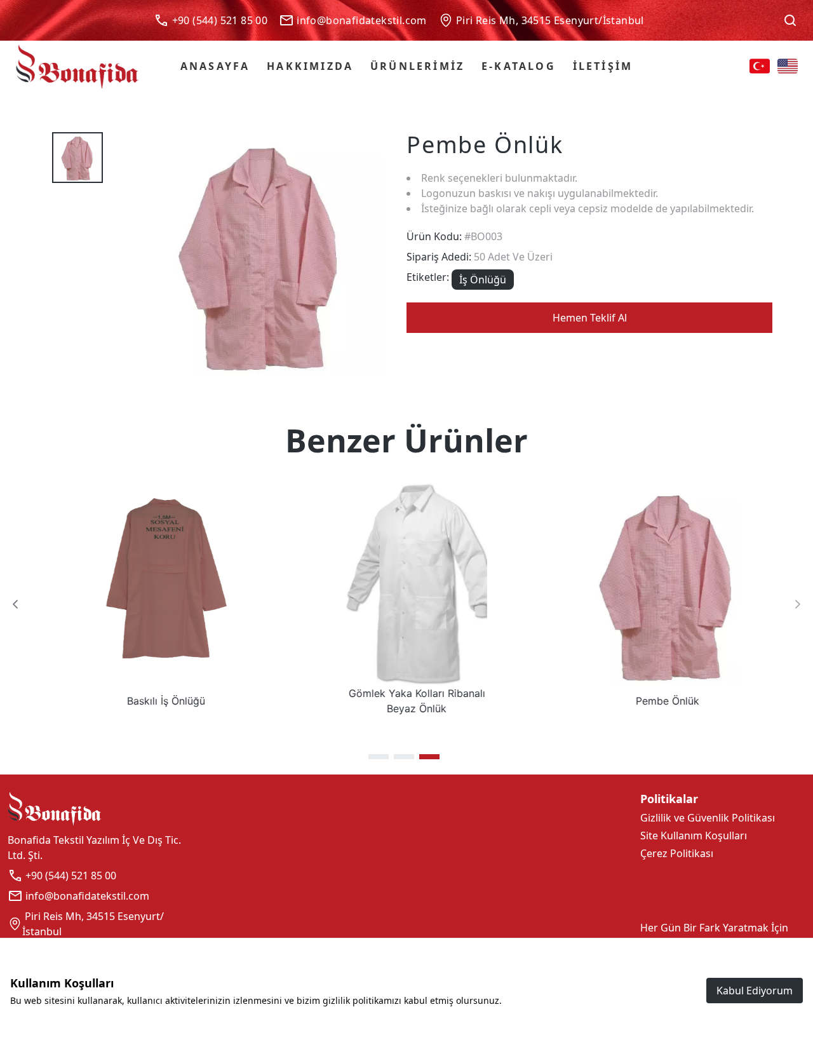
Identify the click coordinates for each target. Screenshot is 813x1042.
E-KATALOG (518, 66)
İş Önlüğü (482, 280)
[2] (404, 756)
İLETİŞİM (603, 66)
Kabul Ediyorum (754, 991)
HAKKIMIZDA (310, 66)
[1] (378, 756)
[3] (429, 756)
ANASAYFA (215, 66)
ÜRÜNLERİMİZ (417, 66)
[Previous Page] (15, 604)
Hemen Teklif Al (590, 318)
